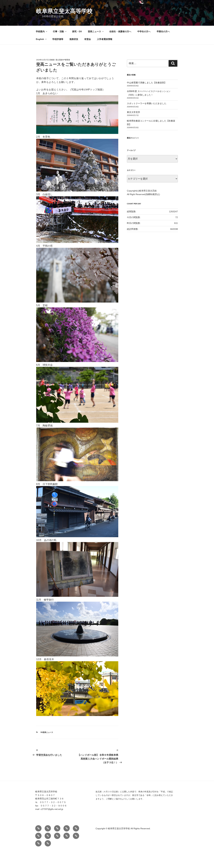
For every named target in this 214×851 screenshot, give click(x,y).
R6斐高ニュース (47, 732)
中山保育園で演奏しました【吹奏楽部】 (146, 82)
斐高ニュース (94, 31)
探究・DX (77, 31)
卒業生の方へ (163, 31)
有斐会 (87, 39)
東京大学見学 (133, 112)
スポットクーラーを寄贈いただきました (146, 103)
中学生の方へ (144, 31)
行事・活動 (58, 31)
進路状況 (73, 39)
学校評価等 (57, 39)
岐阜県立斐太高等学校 (64, 11)
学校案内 (40, 31)
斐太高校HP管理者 (63, 60)
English (40, 39)
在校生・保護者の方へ (120, 31)
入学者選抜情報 (104, 39)
